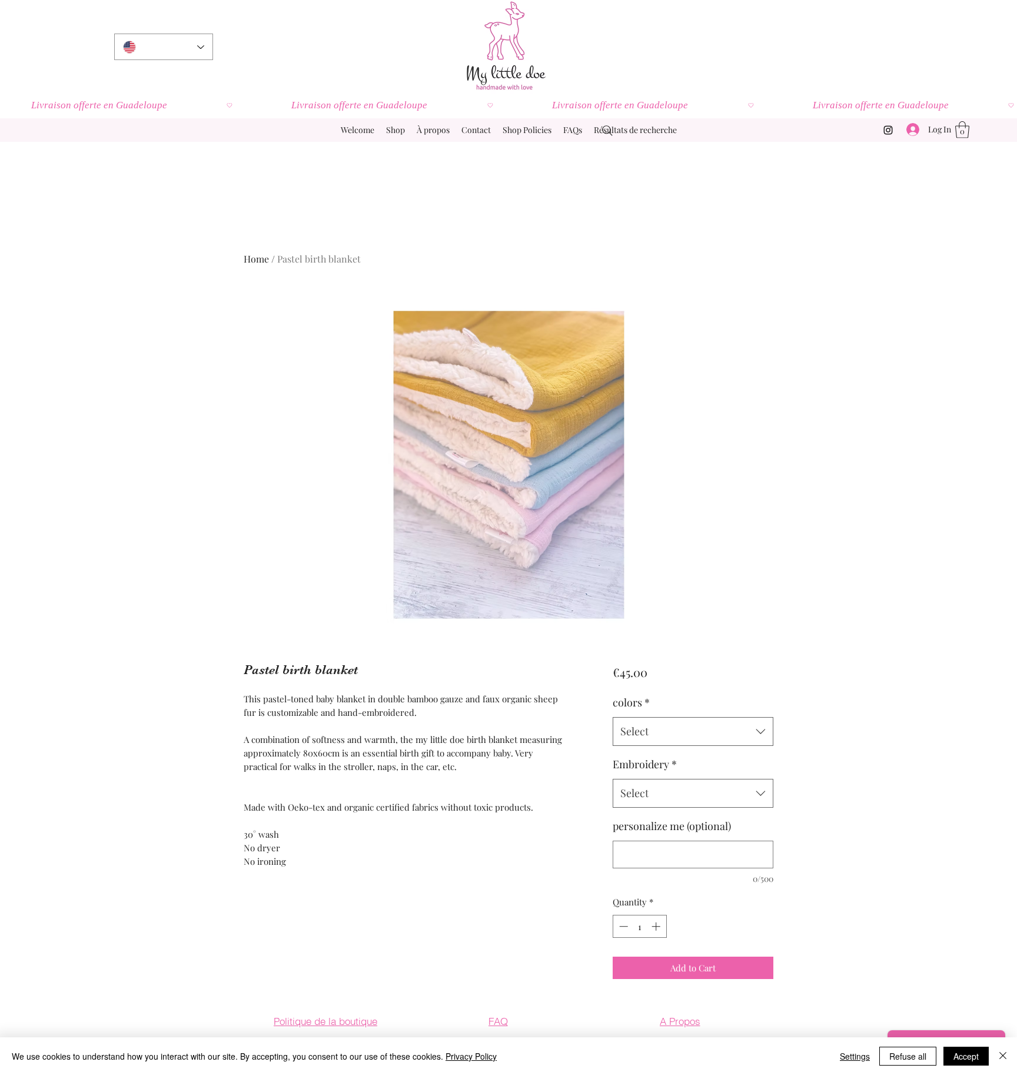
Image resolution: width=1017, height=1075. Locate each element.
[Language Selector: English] (163, 47)
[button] (962, 129)
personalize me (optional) (672, 826)
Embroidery (645, 764)
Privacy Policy (471, 1056)
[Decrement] (622, 926)
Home (256, 259)
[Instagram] (888, 130)
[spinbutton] (639, 926)
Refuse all (907, 1056)
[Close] (1003, 1056)
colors (631, 702)
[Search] (607, 130)
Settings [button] (855, 1056)
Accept (966, 1056)
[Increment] (657, 926)
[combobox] (693, 731)
